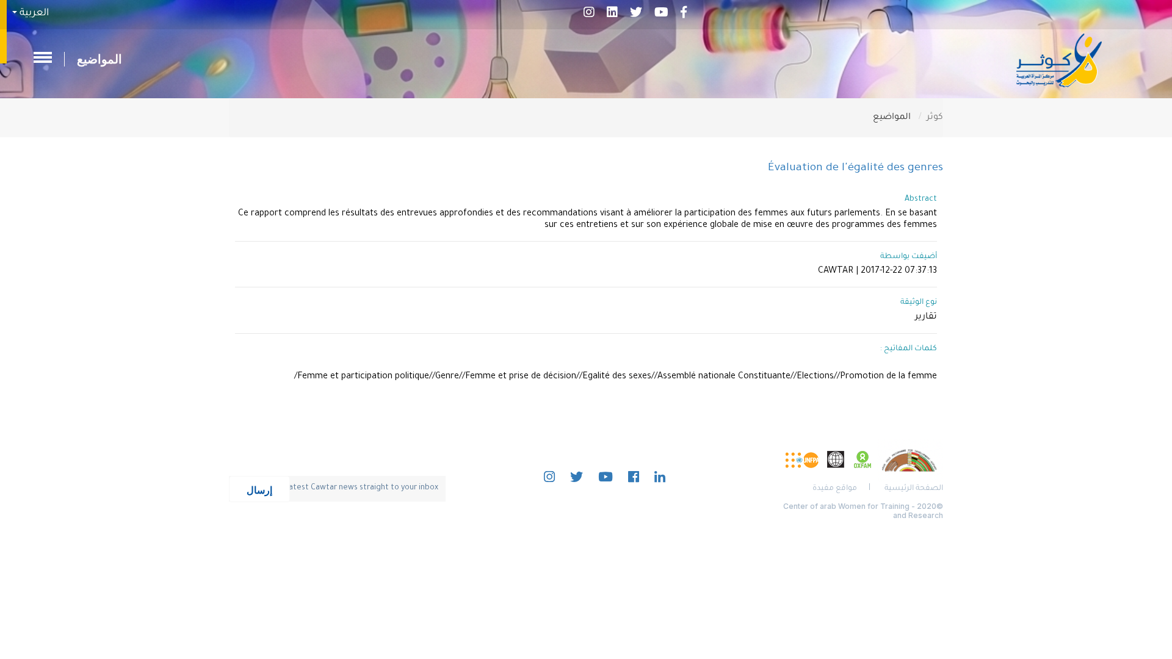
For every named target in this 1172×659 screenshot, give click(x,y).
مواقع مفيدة (834, 488)
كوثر (935, 118)
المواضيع (99, 59)
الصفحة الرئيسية (913, 488)
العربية (33, 13)
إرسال (259, 489)
